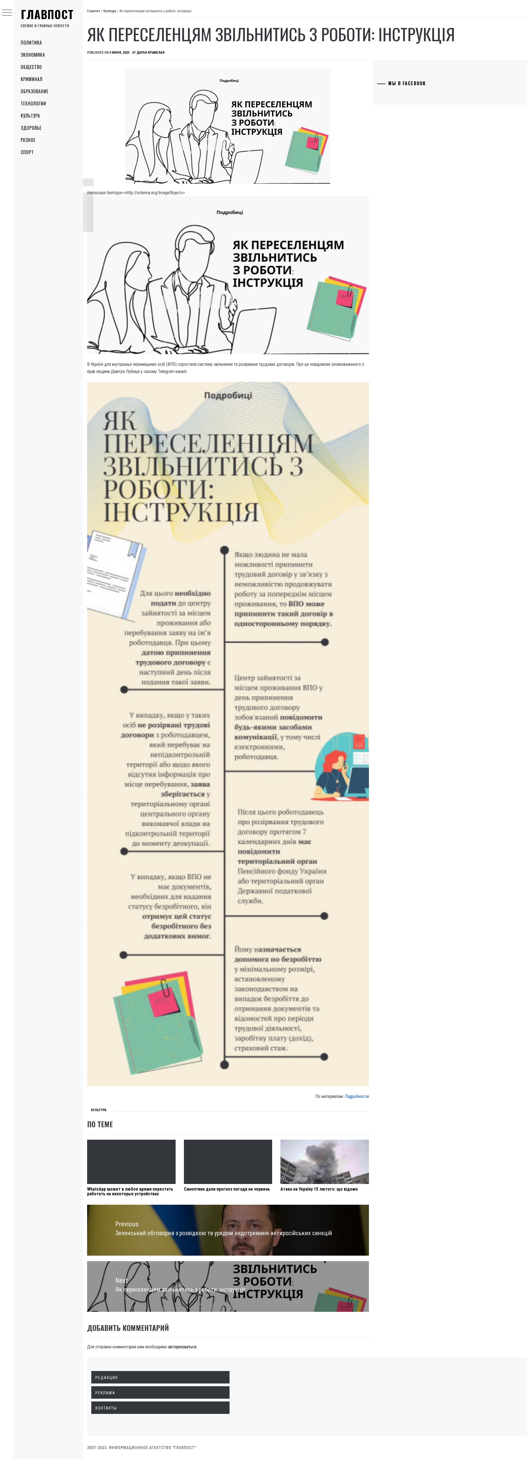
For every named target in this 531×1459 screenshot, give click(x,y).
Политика (31, 42)
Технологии (33, 103)
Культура (30, 115)
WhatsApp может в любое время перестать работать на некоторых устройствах (130, 1191)
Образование (34, 91)
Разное (28, 140)
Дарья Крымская (151, 53)
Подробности (357, 1096)
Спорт (27, 152)
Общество (31, 67)
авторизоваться (182, 1346)
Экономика (33, 54)
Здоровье (31, 128)
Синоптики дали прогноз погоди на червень (227, 1189)
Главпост (47, 14)
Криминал (32, 79)
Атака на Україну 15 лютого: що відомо (319, 1189)
